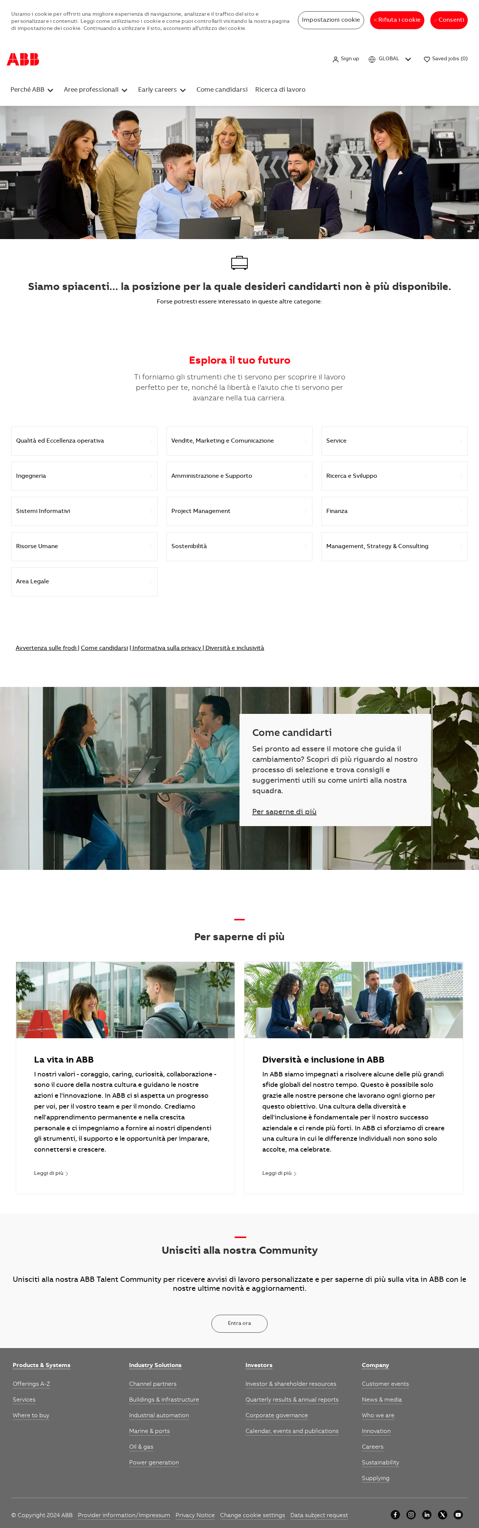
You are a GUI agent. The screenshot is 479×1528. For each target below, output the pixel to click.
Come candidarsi (240, 59)
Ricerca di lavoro (288, 59)
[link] (51, 1174)
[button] (345, 59)
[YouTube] (458, 1514)
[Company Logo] (23, 59)
